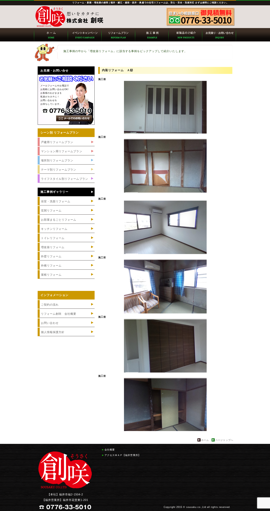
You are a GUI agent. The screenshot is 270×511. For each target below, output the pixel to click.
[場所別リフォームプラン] (66, 164)
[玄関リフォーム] (66, 214)
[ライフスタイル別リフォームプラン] (66, 183)
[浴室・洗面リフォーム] (66, 205)
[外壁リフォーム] (66, 260)
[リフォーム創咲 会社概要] (66, 318)
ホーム (205, 440)
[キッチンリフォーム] (66, 233)
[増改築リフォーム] (66, 251)
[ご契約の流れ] (66, 308)
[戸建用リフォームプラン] (66, 146)
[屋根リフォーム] (66, 279)
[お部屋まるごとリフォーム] (66, 224)
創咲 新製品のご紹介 (185, 34)
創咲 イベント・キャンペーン (84, 34)
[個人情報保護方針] (66, 336)
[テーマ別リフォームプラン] (66, 173)
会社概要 (110, 449)
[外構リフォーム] (66, 269)
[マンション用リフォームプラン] (66, 155)
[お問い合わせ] (66, 327)
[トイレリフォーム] (66, 242)
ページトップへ (224, 440)
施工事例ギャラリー (54, 191)
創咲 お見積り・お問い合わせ (219, 34)
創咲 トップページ (51, 34)
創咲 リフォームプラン (118, 34)
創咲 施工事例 (151, 34)
